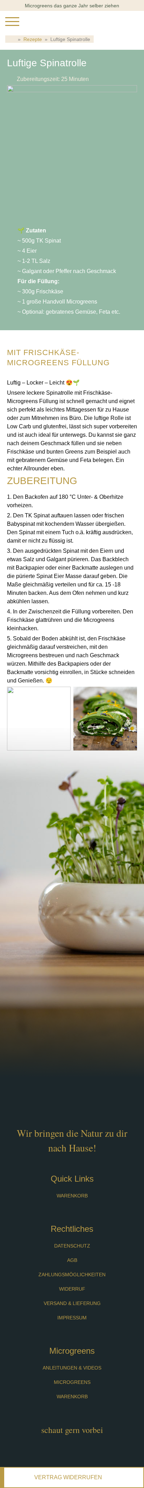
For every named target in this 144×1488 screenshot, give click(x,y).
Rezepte (32, 39)
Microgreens (72, 1382)
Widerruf (72, 1289)
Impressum (72, 1317)
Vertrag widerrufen (68, 1477)
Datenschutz (72, 1246)
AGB (72, 1260)
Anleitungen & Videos (72, 1368)
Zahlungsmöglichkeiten (72, 1274)
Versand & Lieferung (72, 1303)
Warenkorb (72, 1195)
